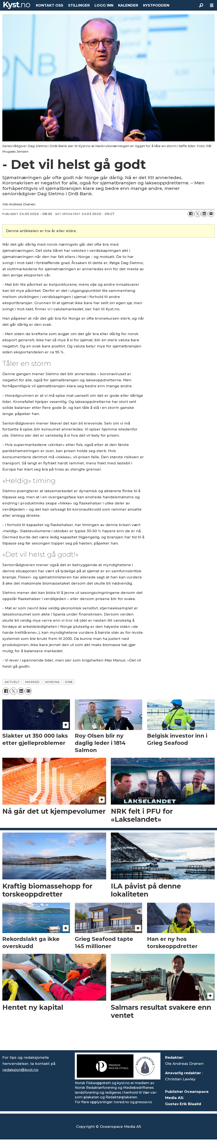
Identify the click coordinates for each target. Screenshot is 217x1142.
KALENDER (128, 5)
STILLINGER (79, 5)
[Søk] (201, 5)
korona (52, 682)
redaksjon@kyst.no (20, 1070)
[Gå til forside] (16, 5)
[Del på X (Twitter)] (197, 214)
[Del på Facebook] (191, 214)
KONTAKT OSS (49, 5)
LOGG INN (104, 5)
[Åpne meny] (212, 5)
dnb (69, 682)
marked (32, 682)
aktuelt (12, 682)
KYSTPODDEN (156, 5)
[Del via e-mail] (211, 214)
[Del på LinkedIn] (204, 214)
